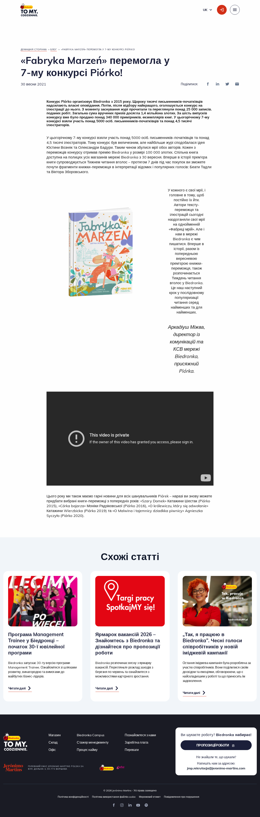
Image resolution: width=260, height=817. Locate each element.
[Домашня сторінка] (15, 741)
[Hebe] (121, 767)
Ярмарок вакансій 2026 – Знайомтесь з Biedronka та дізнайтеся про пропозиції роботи (127, 643)
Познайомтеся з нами (140, 735)
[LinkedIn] (217, 84)
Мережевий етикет (150, 796)
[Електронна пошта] (237, 84)
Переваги (132, 750)
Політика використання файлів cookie (114, 796)
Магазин (55, 735)
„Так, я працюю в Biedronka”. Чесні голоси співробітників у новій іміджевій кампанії (212, 643)
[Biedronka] (106, 767)
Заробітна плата (136, 742)
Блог (53, 49)
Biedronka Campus (90, 735)
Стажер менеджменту (92, 742)
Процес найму (87, 750)
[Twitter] (227, 84)
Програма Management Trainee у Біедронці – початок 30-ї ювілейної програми (36, 643)
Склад (53, 742)
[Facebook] (207, 84)
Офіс (52, 750)
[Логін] (222, 10)
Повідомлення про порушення (181, 796)
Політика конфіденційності (73, 796)
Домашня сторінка (34, 49)
